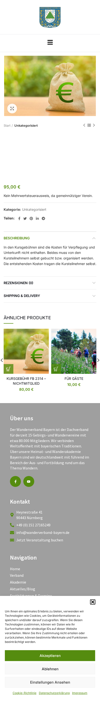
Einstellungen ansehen (50, 682)
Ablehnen (50, 669)
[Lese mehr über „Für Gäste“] (56, 369)
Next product (94, 125)
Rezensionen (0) (18, 283)
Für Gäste (74, 378)
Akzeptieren (50, 655)
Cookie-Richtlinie (24, 693)
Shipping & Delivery (22, 296)
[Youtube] (28, 481)
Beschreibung (17, 238)
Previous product (84, 125)
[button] (92, 602)
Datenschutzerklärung (54, 693)
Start (7, 125)
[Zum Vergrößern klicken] (12, 108)
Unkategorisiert (26, 125)
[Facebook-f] (15, 481)
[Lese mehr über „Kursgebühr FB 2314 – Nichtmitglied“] (8, 369)
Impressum (79, 693)
